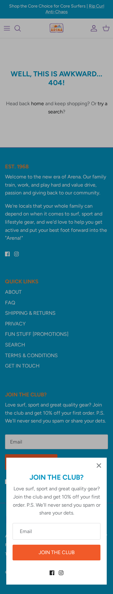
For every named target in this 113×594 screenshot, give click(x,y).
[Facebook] (52, 572)
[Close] (99, 465)
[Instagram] (61, 572)
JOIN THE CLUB (57, 552)
